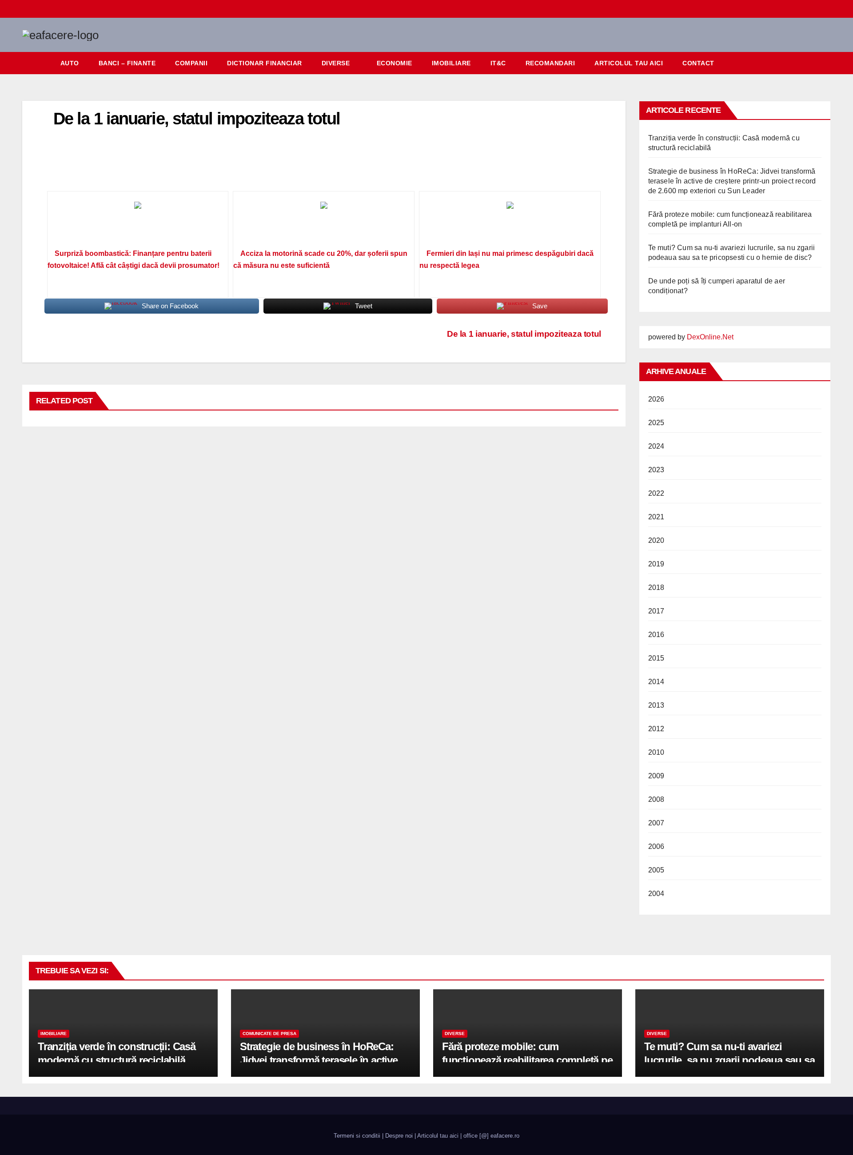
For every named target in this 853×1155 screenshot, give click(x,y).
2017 (656, 611)
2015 (656, 658)
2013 (656, 705)
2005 (656, 870)
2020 (656, 540)
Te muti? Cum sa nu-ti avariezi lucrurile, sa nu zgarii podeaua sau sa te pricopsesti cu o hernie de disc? (729, 1060)
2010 (656, 752)
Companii (191, 63)
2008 (656, 799)
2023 (656, 470)
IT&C (498, 63)
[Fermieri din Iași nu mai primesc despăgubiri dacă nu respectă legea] (509, 223)
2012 (656, 729)
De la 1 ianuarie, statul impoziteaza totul (524, 334)
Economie (394, 63)
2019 (656, 564)
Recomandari (550, 63)
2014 (656, 681)
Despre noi (399, 1135)
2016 (656, 634)
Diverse (336, 63)
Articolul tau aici (628, 63)
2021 (656, 517)
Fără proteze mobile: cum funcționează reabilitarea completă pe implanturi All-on (527, 1060)
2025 (656, 422)
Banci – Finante (127, 63)
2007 (656, 823)
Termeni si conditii (357, 1135)
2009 (656, 776)
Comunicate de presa (269, 1033)
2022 (656, 493)
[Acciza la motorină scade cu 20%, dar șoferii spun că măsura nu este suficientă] (323, 223)
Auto (69, 63)
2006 (656, 846)
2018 (656, 587)
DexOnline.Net (710, 337)
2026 (656, 399)
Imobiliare (451, 63)
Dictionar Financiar (264, 63)
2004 (656, 893)
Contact (698, 63)
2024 (656, 446)
